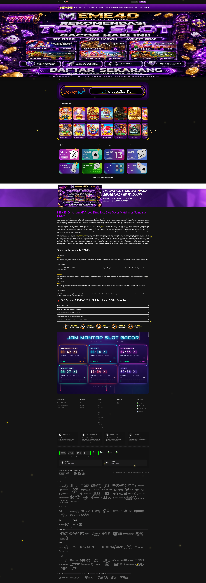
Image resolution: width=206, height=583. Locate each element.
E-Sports (143, 7)
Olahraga (114, 7)
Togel (107, 7)
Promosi (82, 402)
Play (81, 92)
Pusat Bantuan (60, 407)
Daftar (143, 1)
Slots (85, 7)
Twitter (141, 411)
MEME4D (59, 219)
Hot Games (79, 7)
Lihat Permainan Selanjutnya (103, 177)
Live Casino (93, 7)
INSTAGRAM (142, 408)
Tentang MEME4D (61, 402)
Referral (82, 407)
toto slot (103, 226)
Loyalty (82, 405)
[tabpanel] (103, 44)
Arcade (130, 7)
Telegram (141, 403)
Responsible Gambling (62, 405)
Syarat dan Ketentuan (62, 410)
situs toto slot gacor (81, 235)
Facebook (141, 406)
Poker (136, 7)
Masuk (135, 1)
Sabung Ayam (101, 427)
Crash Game (122, 7)
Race (100, 7)
